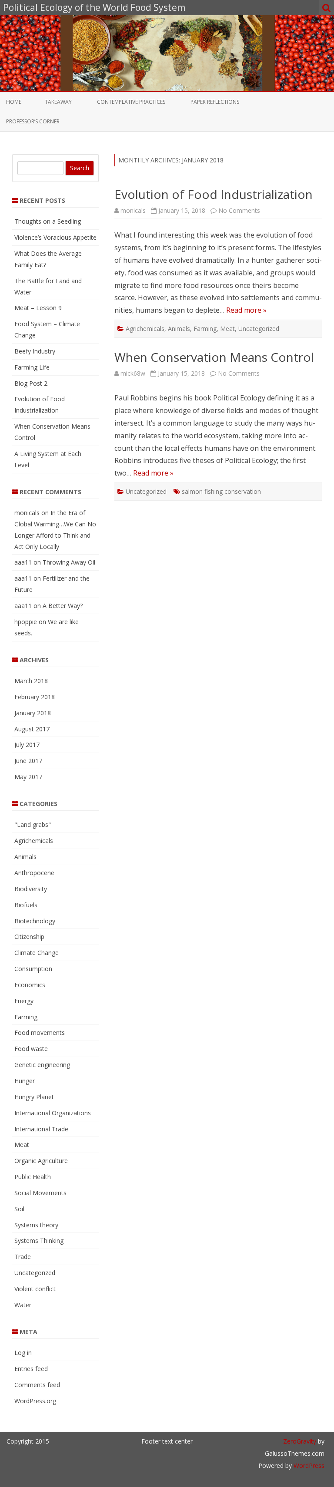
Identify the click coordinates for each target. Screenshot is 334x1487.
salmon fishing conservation (221, 491)
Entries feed (31, 1369)
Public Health (32, 1177)
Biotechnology (34, 921)
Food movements (39, 1032)
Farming (205, 328)
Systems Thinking (38, 1240)
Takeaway (58, 102)
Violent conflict (35, 1289)
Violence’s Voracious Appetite (55, 237)
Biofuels (25, 905)
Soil (19, 1209)
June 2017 (28, 761)
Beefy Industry (34, 351)
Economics (29, 985)
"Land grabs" (32, 824)
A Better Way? (63, 605)
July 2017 (27, 744)
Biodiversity (30, 889)
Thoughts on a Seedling (47, 221)
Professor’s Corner (33, 121)
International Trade (41, 1129)
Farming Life (32, 367)
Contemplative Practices (131, 102)
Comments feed (37, 1385)
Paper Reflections (214, 102)
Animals (179, 328)
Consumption (33, 969)
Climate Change (36, 952)
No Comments (239, 210)
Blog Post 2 (30, 383)
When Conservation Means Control (214, 357)
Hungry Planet (34, 1097)
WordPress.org (35, 1401)
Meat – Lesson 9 (38, 308)
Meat (227, 328)
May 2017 (28, 777)
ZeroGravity (299, 1441)
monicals (133, 210)
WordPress (308, 1465)
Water (22, 1305)
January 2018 (32, 713)
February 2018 (34, 697)
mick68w (132, 373)
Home (13, 102)
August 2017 (32, 729)
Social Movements (40, 1193)
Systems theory (36, 1225)
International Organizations (52, 1113)
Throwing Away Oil (69, 562)
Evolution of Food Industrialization (213, 194)
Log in (23, 1352)
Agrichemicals (145, 328)
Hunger (24, 1081)
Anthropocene (34, 873)
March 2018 (31, 681)
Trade (22, 1256)
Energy (23, 1001)
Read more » (246, 310)
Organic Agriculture (41, 1161)
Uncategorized (258, 328)
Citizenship (29, 936)
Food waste (31, 1048)
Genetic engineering (42, 1065)
